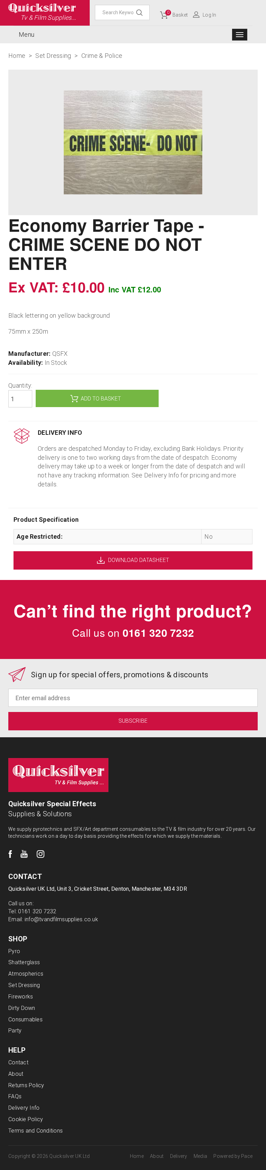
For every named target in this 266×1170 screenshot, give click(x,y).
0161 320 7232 (158, 632)
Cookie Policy (25, 1119)
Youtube (24, 854)
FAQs (14, 1096)
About (15, 1074)
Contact (18, 1062)
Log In (209, 15)
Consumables (25, 1019)
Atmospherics (25, 973)
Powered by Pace (232, 1156)
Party (14, 1030)
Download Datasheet (138, 560)
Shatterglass (24, 962)
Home (137, 1156)
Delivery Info (23, 1108)
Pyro (14, 951)
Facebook (10, 854)
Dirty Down (21, 1008)
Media (200, 1156)
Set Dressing (24, 985)
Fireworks (20, 996)
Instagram (40, 854)
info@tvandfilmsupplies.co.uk (61, 919)
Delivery (178, 1156)
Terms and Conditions (35, 1130)
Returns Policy (26, 1085)
